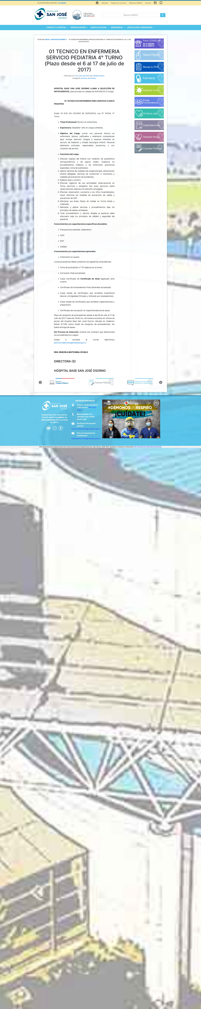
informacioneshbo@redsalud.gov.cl (86, 429)
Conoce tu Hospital (56, 27)
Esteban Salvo (98, 76)
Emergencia (117, 27)
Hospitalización (98, 27)
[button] (40, 382)
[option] (61, 382)
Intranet (148, 3)
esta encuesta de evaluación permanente (147, 447)
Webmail (105, 3)
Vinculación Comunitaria (139, 27)
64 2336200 (62, 3)
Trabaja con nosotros (118, 3)
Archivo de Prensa (88, 78)
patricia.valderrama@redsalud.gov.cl (70, 343)
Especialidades (78, 27)
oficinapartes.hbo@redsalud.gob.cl (86, 438)
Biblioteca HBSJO (135, 3)
